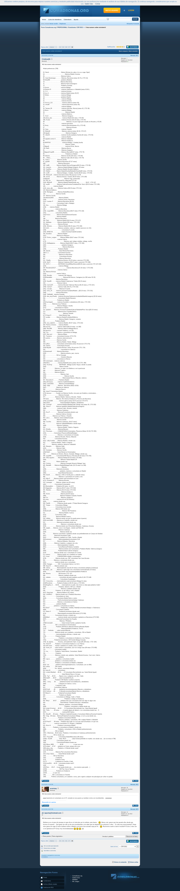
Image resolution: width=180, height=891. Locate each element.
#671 (137, 55)
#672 (137, 784)
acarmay (53, 788)
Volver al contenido (120, 862)
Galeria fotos (76, 877)
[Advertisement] (90, 37)
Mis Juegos (75, 881)
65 (63, 47)
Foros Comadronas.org (48, 27)
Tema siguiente (57, 836)
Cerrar (97, 4)
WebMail (75, 879)
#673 (137, 809)
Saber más (89, 4)
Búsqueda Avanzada (133, 23)
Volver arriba (134, 862)
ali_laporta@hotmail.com (51, 813)
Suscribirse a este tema (50, 850)
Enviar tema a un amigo (50, 848)
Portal (45, 877)
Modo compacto (123, 51)
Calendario (67, 19)
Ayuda (76, 19)
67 (69, 47)
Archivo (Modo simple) (50, 884)
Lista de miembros (54, 19)
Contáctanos (47, 881)
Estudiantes (72, 27)
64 (60, 47)
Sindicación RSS (48, 887)
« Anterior (51, 47)
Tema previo (47, 836)
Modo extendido (133, 51)
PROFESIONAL (62, 27)
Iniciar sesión (54, 23)
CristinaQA (46, 59)
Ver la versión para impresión (51, 846)
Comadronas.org (77, 876)
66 (66, 47)
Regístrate (63, 23)
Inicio (44, 19)
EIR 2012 (80, 27)
